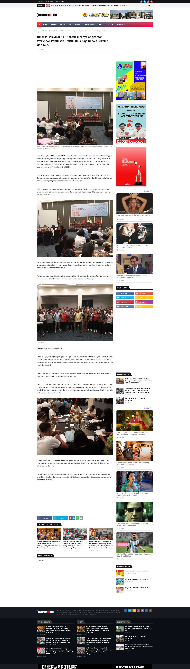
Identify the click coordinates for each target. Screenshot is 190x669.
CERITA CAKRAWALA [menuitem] (75, 25)
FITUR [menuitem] (45, 25)
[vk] (125, 306)
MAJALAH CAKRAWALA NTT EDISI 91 (136, 588)
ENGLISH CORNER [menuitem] (90, 25)
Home (39, 31)
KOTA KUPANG (46, 31)
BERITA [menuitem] (53, 25)
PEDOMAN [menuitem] (120, 25)
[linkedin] (146, 610)
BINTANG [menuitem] (101, 25)
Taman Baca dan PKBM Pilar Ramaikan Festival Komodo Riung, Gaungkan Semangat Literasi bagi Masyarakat (73, 545)
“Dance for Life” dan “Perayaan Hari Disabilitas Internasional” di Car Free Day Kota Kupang (138, 646)
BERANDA (40, 1)
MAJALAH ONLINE (60, 1)
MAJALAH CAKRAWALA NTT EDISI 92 (136, 579)
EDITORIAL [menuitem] (110, 25)
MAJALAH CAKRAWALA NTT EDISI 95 (136, 571)
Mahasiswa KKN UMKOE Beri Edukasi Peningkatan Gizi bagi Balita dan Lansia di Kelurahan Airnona (138, 381)
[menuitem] (39, 24)
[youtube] (144, 293)
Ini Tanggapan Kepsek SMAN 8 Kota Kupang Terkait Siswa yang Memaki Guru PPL (138, 628)
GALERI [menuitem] (62, 25)
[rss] (144, 297)
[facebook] (141, 1)
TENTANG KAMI (49, 1)
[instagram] (148, 1)
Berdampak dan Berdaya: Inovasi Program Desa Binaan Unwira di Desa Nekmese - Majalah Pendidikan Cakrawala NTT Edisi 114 (60, 651)
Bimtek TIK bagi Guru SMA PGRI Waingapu (135, 399)
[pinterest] (151, 1)
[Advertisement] (75, 67)
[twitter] (144, 1)
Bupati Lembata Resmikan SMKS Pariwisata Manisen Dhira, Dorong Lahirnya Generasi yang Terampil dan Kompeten (48, 545)
